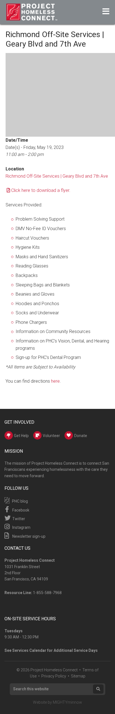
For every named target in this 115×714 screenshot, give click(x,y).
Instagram (20, 527)
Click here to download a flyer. (40, 190)
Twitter (18, 519)
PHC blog (19, 501)
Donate (80, 435)
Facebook (20, 510)
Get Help (21, 435)
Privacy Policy (53, 676)
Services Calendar (29, 650)
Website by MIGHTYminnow (57, 702)
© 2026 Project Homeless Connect (47, 670)
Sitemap (78, 676)
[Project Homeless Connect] (32, 18)
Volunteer (51, 435)
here (55, 381)
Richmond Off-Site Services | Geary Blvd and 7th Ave (57, 176)
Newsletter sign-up (28, 536)
